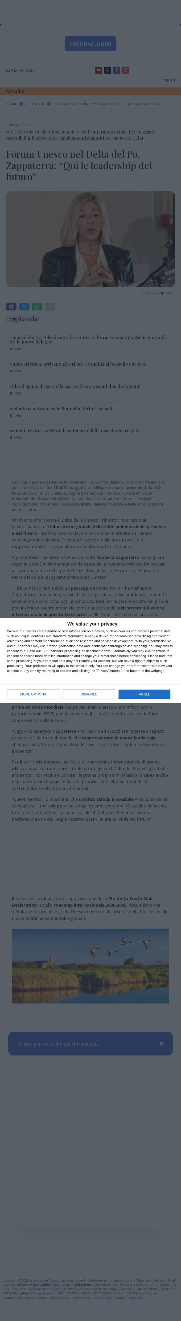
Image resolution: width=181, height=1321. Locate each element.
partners (31, 631)
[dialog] (90, 660)
